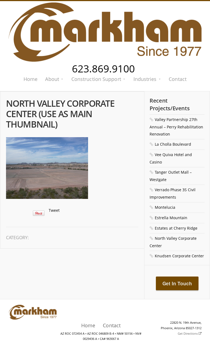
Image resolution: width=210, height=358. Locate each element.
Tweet (54, 210)
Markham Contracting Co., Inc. (105, 32)
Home (30, 79)
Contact (177, 79)
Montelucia (165, 207)
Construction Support (96, 79)
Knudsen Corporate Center (179, 255)
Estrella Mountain (171, 217)
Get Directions (188, 333)
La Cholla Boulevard (173, 144)
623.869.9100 (103, 68)
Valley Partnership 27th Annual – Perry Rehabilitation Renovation (176, 127)
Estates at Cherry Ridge (176, 228)
